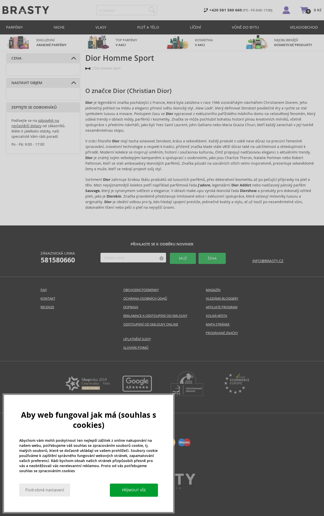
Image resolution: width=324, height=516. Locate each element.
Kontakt (47, 298)
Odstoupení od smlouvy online (150, 324)
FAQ (43, 290)
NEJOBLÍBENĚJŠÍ (293, 42)
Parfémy (14, 27)
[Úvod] (87, 68)
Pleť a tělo (148, 27)
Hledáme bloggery (222, 298)
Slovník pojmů (135, 348)
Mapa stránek (218, 324)
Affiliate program (221, 307)
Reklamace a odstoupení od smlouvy (155, 316)
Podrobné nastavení (44, 490)
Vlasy (100, 27)
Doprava (130, 307)
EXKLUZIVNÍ (51, 42)
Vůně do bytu (245, 27)
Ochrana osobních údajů (145, 298)
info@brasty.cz (268, 260)
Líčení (195, 27)
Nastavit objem (26, 82)
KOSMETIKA (204, 42)
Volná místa (216, 316)
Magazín (213, 290)
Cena (16, 58)
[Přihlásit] (286, 10)
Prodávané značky (222, 333)
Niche (59, 27)
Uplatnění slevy (137, 339)
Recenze (47, 307)
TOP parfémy (126, 42)
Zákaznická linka (57, 257)
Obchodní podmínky (141, 290)
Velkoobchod (304, 27)
